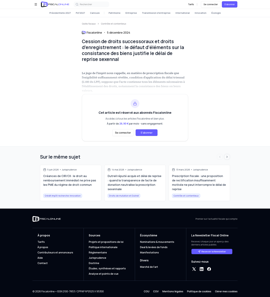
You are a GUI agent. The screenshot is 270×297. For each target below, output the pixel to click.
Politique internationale (103, 247)
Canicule (95, 12)
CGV (156, 291)
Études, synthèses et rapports (107, 268)
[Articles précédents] (220, 157)
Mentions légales (172, 291)
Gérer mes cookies (226, 291)
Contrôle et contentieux (113, 23)
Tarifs (191, 4)
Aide (40, 258)
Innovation (200, 12)
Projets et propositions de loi (106, 242)
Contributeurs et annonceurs (55, 252)
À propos (43, 247)
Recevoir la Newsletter (213, 251)
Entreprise (131, 12)
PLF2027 (80, 12)
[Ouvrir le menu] (35, 4)
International (182, 12)
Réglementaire (98, 252)
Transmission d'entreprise (156, 12)
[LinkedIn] (201, 269)
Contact (43, 263)
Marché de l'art (149, 267)
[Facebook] (209, 269)
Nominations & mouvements (157, 242)
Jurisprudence (97, 258)
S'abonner (229, 4)
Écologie (216, 12)
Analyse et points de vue (103, 273)
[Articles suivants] (227, 157)
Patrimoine (114, 12)
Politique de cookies (199, 291)
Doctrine (94, 263)
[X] (194, 269)
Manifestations (149, 252)
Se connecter (211, 4)
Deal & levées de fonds (154, 247)
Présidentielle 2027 (60, 12)
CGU (146, 291)
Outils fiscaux (89, 23)
